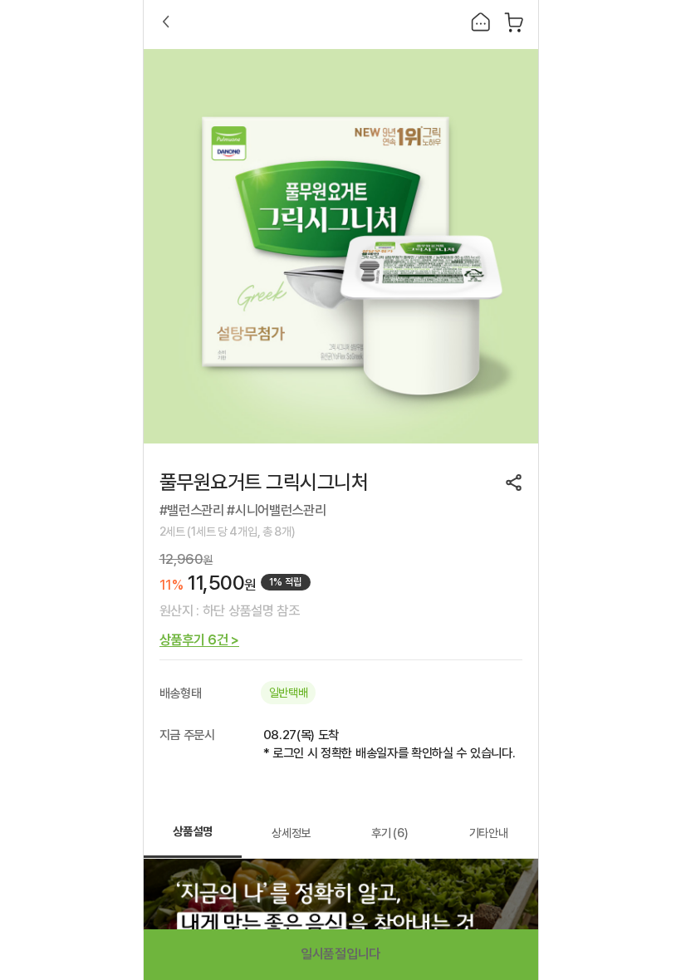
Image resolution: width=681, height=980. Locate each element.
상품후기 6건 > (199, 640)
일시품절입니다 (340, 954)
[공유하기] (514, 482)
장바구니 (514, 22)
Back (166, 21)
